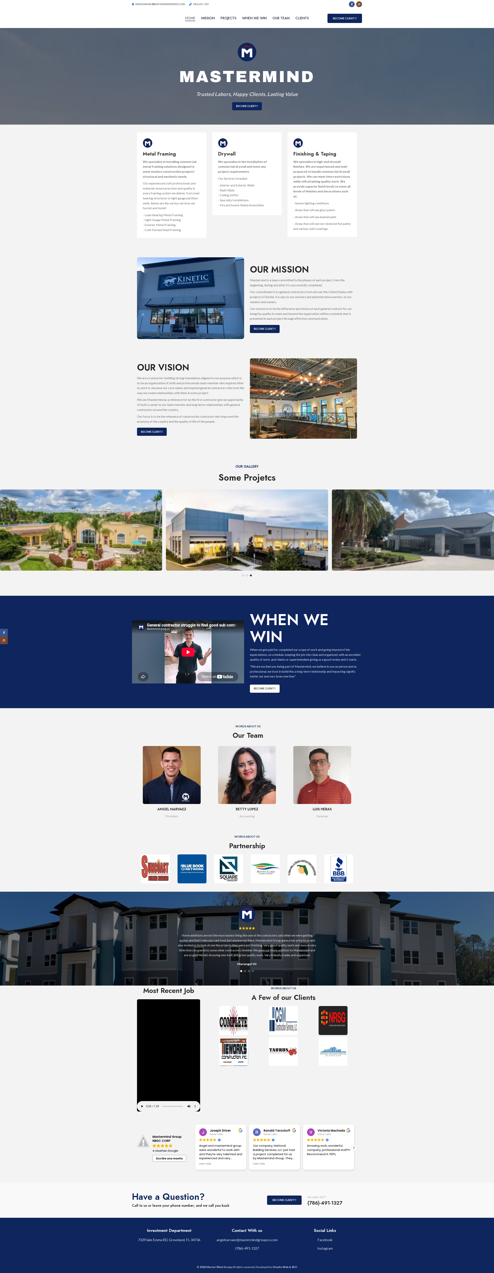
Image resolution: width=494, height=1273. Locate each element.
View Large (157, 493)
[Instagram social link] (359, 4)
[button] (354, 1148)
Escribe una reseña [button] (169, 1158)
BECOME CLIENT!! (345, 18)
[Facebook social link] (352, 4)
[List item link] (247, 1240)
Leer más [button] (259, 1164)
